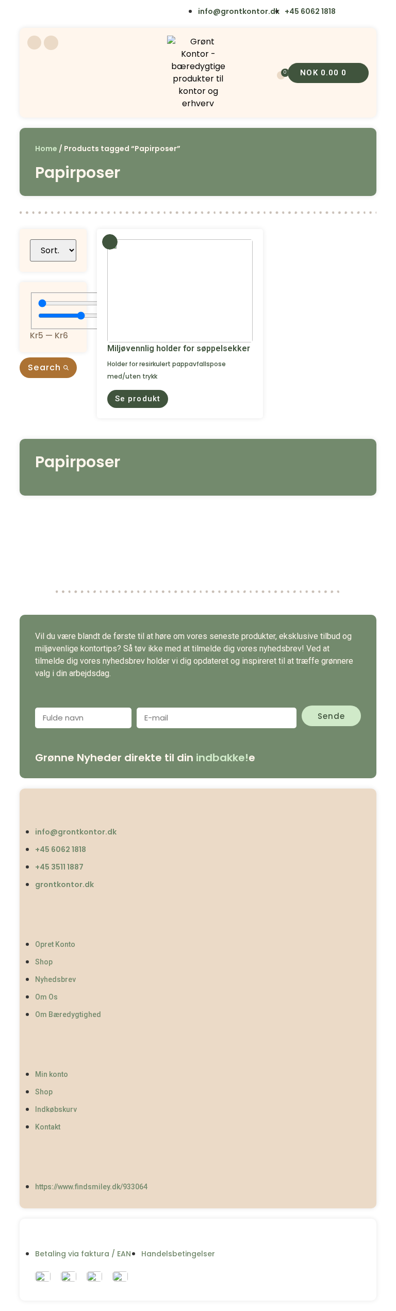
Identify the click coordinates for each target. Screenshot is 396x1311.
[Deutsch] (98, 12)
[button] (137, 399)
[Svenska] (77, 12)
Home (46, 148)
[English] (56, 12)
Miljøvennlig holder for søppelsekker (178, 348)
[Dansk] (34, 12)
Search (45, 367)
